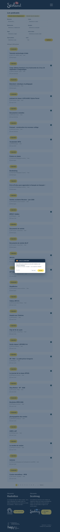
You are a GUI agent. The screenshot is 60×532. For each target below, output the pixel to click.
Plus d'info (18, 270)
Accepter (40, 270)
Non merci (34, 270)
